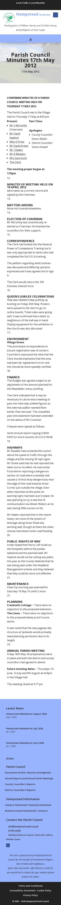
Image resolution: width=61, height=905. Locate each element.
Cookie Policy (44, 890)
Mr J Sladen (16, 150)
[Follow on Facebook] (55, 14)
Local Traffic (22, 3)
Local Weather (37, 3)
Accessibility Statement (23, 890)
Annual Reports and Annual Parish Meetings (29, 778)
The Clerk (15, 162)
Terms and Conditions (30, 886)
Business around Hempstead (20, 810)
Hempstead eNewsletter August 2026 (26, 713)
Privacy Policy (30, 895)
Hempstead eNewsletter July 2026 (24, 728)
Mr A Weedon (17, 154)
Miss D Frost (17, 142)
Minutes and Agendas (39, 772)
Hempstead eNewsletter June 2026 (25, 742)
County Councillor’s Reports (20, 784)
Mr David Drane (19, 146)
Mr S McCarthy (18, 125)
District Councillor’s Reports (20, 789)
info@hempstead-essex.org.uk (23, 826)
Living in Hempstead (16, 804)
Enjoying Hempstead (39, 804)
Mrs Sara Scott (18, 158)
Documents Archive (15, 772)
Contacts (43, 810)
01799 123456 (14, 830)
